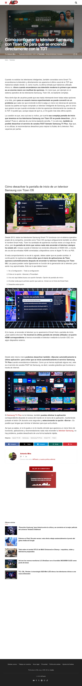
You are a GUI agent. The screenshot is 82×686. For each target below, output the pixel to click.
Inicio (6, 60)
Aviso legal (36, 664)
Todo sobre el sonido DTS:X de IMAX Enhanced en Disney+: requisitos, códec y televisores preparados (46, 550)
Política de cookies (54, 664)
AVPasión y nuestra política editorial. (44, 459)
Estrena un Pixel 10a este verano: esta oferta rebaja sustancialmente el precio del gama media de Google (46, 539)
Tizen (54, 438)
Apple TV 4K (16, 438)
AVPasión (43, 676)
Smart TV (47, 438)
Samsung (25, 438)
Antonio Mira (11, 54)
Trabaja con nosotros (25, 664)
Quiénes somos (12, 664)
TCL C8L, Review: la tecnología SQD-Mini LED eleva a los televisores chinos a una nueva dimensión (47, 572)
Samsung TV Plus (14, 415)
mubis (52, 670)
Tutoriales (41, 54)
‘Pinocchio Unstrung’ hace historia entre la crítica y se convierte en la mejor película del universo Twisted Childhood (47, 528)
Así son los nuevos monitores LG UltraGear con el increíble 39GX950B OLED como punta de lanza (47, 561)
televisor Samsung (66, 430)
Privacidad (44, 664)
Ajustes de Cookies (68, 664)
